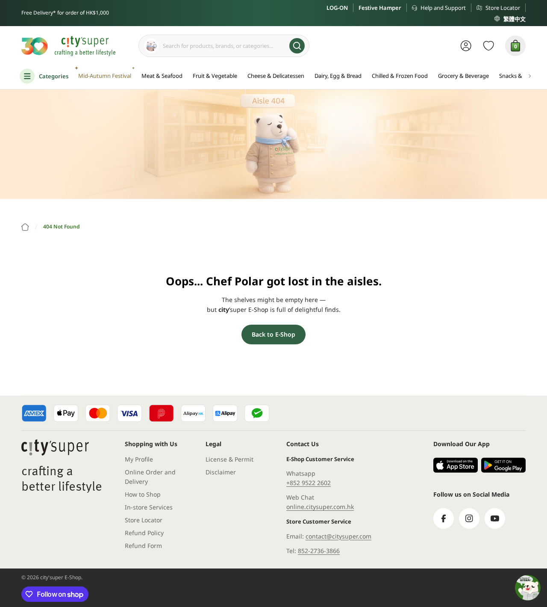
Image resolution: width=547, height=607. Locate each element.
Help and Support (443, 8)
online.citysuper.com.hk (320, 507)
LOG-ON (337, 8)
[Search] (297, 45)
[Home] (25, 227)
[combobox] (224, 45)
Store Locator (502, 8)
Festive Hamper (380, 8)
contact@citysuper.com (338, 536)
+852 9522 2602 (308, 483)
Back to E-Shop (273, 334)
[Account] (466, 46)
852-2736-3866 (319, 551)
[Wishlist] (488, 46)
